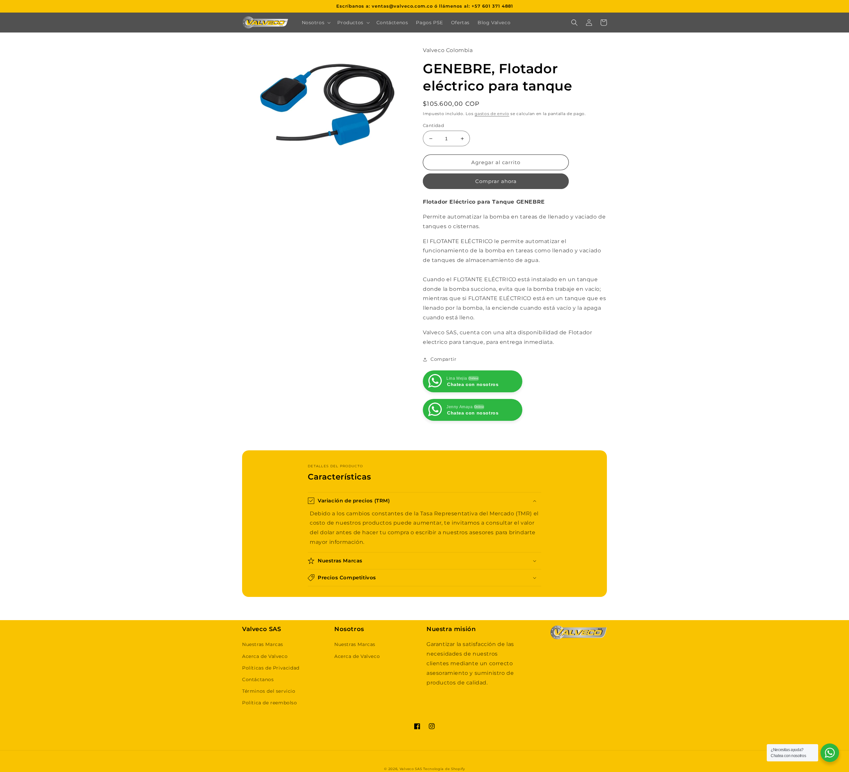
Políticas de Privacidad (270, 668)
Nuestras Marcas (262, 644)
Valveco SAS (411, 769)
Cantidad (433, 125)
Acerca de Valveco (265, 656)
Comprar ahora (496, 181)
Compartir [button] (443, 359)
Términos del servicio (268, 691)
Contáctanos (258, 679)
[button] (316, 23)
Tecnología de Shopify (444, 769)
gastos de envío (492, 113)
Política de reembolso (269, 703)
